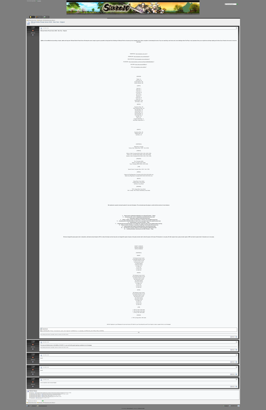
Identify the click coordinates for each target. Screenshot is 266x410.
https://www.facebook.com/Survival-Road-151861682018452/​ (141, 61)
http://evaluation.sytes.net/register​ (142, 59)
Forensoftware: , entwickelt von (133, 408)
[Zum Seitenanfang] (236, 337)
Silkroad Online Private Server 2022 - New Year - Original (48, 22)
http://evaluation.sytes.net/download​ (141, 56)
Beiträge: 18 (33, 32)
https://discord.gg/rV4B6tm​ (140, 64)
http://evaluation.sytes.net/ (141, 53)
